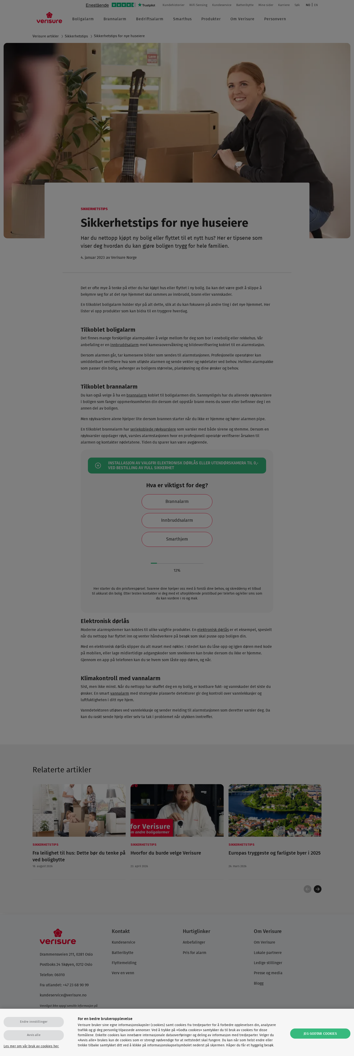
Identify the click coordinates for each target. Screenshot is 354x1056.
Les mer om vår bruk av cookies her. (31, 1046)
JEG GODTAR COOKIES (320, 1033)
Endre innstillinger (33, 1021)
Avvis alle (33, 1035)
